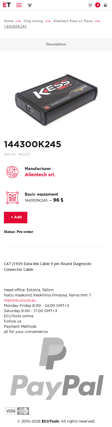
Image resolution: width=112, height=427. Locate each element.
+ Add (16, 217)
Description (56, 44)
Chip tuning (33, 21)
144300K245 (15, 26)
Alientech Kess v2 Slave (72, 21)
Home (8, 21)
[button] (19, 5)
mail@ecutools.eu (20, 300)
